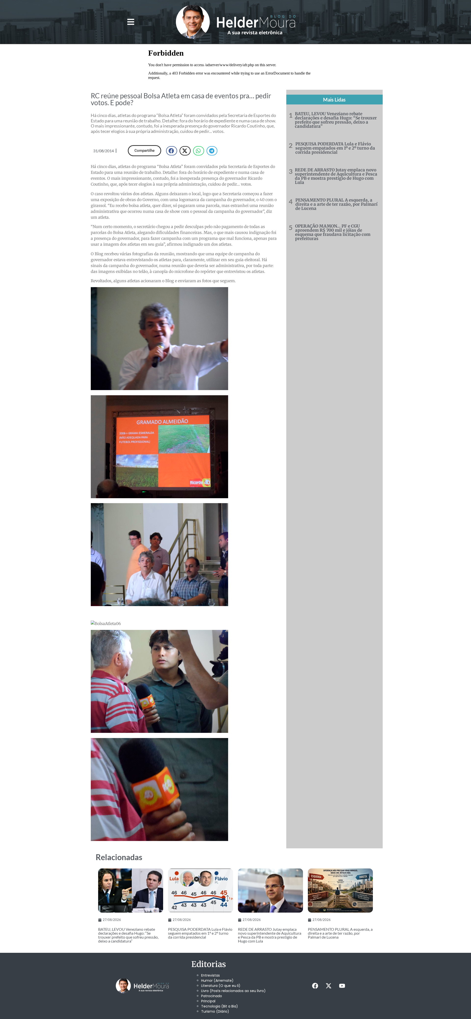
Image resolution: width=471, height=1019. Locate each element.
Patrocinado (211, 996)
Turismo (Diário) (215, 1011)
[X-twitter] (328, 986)
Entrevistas (210, 975)
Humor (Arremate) (217, 980)
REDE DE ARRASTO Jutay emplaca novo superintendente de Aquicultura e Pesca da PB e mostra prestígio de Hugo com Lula (336, 176)
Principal (208, 1001)
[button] (130, 22)
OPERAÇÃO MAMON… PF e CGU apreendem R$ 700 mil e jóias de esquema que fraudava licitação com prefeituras (332, 232)
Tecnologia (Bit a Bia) (219, 1006)
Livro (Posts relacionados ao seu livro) (233, 990)
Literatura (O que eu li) (220, 985)
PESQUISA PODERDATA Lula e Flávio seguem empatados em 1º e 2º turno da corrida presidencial (335, 148)
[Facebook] (315, 986)
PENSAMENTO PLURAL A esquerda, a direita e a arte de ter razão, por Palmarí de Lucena (336, 204)
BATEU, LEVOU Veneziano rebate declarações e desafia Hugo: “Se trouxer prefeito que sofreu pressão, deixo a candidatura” (336, 120)
